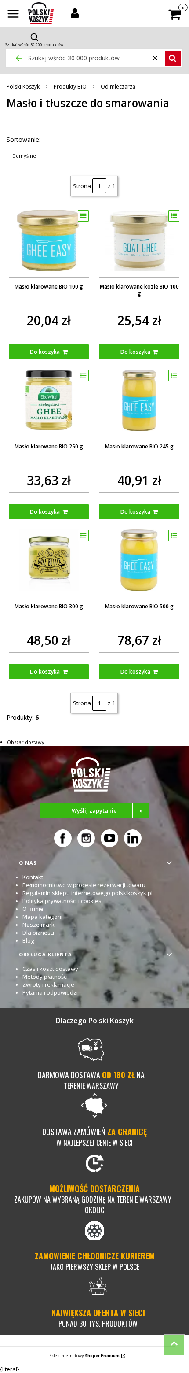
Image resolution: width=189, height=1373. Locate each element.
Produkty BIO (70, 86)
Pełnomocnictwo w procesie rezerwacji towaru (83, 885)
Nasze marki (39, 925)
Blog (28, 940)
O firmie (33, 909)
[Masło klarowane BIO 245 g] (139, 400)
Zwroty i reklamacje (48, 984)
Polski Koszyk (23, 86)
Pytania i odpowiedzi (50, 992)
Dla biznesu (38, 932)
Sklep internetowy (85, 1355)
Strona (82, 185)
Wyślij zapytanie (107, 810)
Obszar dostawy (25, 742)
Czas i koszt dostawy (50, 969)
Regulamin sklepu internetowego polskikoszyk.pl (87, 893)
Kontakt (32, 877)
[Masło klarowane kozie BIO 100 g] (139, 240)
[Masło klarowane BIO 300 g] (49, 560)
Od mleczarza (118, 86)
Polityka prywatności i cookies (62, 901)
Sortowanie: (23, 139)
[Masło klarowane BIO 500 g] (139, 560)
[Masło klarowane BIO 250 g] (49, 400)
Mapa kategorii (42, 917)
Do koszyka (45, 351)
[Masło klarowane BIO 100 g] (49, 240)
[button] (13, 14)
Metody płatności (45, 977)
